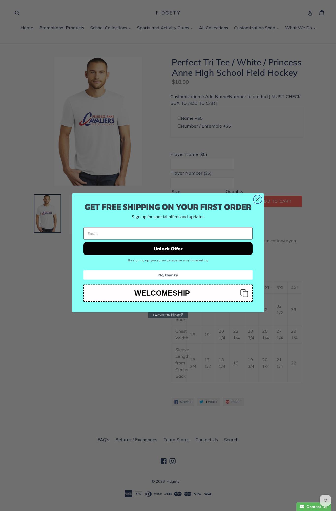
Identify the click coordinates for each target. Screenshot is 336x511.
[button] (168, 293)
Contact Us (315, 507)
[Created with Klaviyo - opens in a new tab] (168, 315)
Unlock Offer (168, 248)
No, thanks (168, 275)
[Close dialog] (257, 199)
